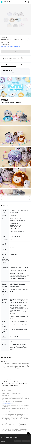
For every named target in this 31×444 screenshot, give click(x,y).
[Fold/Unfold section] (15, 205)
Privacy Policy (23, 383)
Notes (22, 65)
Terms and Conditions (7, 380)
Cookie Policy (5, 385)
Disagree (3, 441)
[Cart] (25, 2)
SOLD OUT (15, 51)
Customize (17, 441)
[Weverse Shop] (2, 2)
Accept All (25, 441)
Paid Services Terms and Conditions (11, 381)
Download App (25, 424)
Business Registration (7, 403)
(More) (16, 437)
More (14, 198)
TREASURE (4, 37)
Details (8, 65)
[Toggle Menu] (28, 2)
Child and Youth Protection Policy (10, 383)
